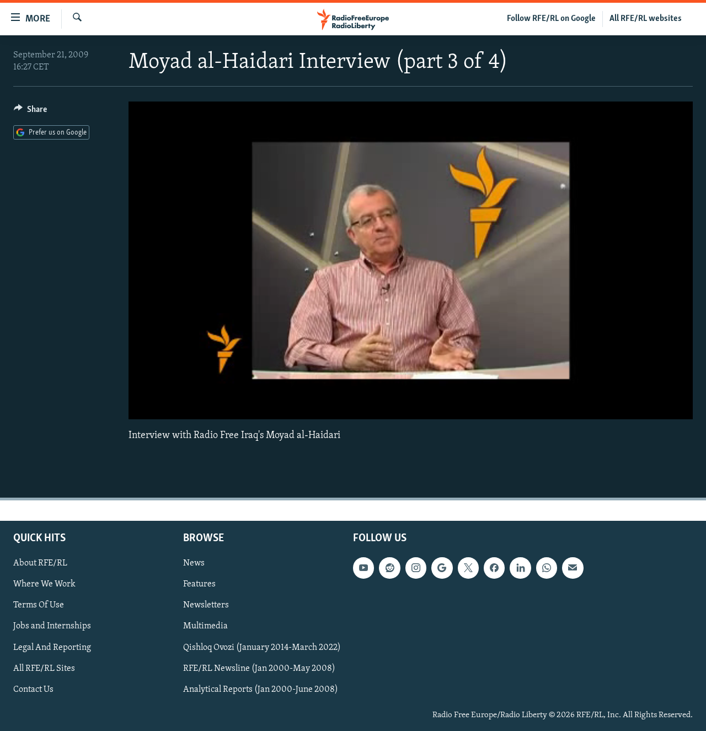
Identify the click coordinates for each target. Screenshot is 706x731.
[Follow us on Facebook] (494, 567)
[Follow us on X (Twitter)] (468, 567)
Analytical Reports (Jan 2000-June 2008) (260, 689)
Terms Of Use (38, 605)
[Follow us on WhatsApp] (546, 567)
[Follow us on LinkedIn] (520, 567)
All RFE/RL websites (645, 18)
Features (199, 584)
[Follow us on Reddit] (389, 567)
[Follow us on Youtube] (363, 567)
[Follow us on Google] (441, 567)
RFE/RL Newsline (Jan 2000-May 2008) (259, 668)
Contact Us (33, 689)
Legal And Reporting (52, 647)
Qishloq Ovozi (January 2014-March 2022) (262, 647)
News (194, 563)
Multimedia (205, 626)
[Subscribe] (572, 567)
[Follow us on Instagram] (415, 567)
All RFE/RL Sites (44, 668)
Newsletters (206, 605)
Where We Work (44, 584)
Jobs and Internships (52, 626)
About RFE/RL (40, 563)
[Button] (30, 112)
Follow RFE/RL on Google (551, 18)
